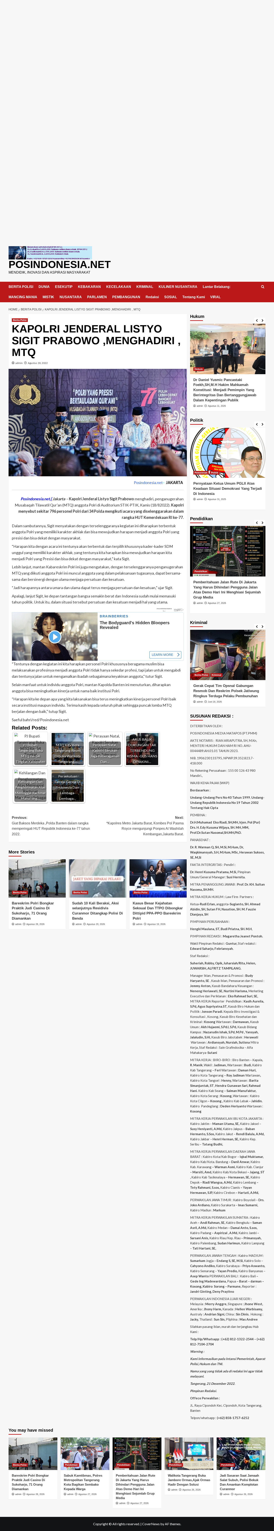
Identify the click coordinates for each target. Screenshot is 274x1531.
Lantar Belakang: (217, 287)
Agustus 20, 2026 (96, 924)
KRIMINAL (144, 287)
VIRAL (215, 297)
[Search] (262, 287)
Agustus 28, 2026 (35, 924)
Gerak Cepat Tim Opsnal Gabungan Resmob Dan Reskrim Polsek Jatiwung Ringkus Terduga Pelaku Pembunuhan (226, 691)
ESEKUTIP (64, 287)
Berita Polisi (20, 320)
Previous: (51, 826)
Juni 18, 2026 (215, 701)
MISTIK (48, 297)
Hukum (199, 369)
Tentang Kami (193, 297)
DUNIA (44, 287)
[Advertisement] (137, 30)
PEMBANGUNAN (126, 297)
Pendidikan (201, 571)
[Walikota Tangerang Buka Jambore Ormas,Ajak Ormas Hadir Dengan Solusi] (189, 1453)
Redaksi (152, 297)
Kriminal (216, 675)
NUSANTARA (71, 297)
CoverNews (151, 1524)
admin (19, 363)
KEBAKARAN (89, 287)
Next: (144, 826)
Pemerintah (201, 472)
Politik (214, 472)
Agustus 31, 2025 (217, 499)
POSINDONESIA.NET (60, 264)
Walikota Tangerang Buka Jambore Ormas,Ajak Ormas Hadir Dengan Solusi (189, 1480)
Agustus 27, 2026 (217, 603)
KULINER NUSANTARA (178, 287)
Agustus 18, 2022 (38, 363)
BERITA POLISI (21, 287)
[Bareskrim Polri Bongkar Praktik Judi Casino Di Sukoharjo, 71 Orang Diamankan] (37, 878)
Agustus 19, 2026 (156, 924)
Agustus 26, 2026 (191, 1489)
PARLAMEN (97, 297)
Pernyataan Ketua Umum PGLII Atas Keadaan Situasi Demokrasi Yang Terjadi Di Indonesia (227, 488)
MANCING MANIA (23, 297)
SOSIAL (170, 297)
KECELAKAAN (118, 287)
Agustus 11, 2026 (217, 406)
